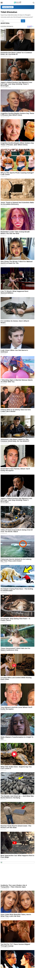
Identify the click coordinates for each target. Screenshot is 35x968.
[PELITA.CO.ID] (17, 2)
